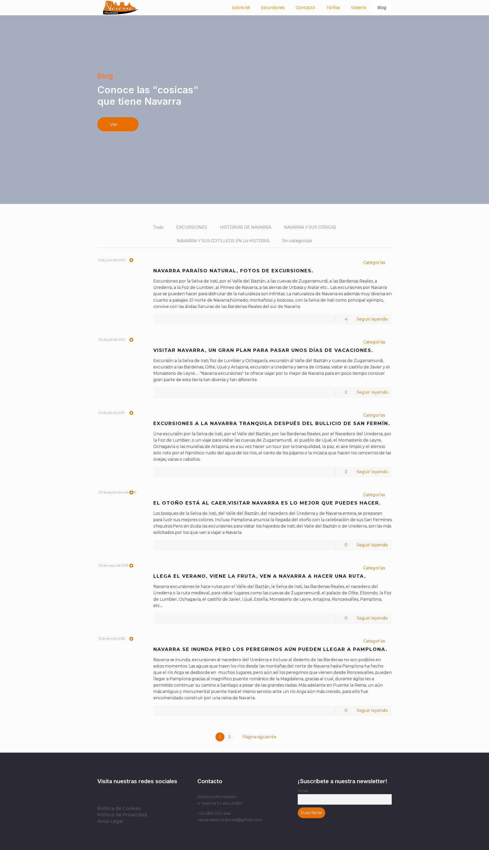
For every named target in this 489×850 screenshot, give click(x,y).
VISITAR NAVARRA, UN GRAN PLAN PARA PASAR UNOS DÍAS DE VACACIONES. (263, 350)
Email (303, 791)
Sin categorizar (297, 240)
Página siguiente (259, 737)
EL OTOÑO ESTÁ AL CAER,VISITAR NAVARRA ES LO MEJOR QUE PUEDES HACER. (267, 503)
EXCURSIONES (191, 227)
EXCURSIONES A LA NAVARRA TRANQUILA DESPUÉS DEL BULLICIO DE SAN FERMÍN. (271, 423)
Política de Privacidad (122, 815)
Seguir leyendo (372, 319)
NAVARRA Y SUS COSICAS (310, 227)
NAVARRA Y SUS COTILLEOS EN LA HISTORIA (223, 240)
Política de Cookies (119, 808)
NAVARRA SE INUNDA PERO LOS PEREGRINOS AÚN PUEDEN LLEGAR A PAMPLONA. (270, 649)
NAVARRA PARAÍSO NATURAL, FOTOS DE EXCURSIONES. (233, 271)
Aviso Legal (110, 821)
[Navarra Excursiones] (120, 7)
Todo (158, 227)
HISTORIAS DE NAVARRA (245, 227)
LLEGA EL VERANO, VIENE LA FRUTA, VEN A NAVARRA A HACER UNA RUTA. (259, 576)
